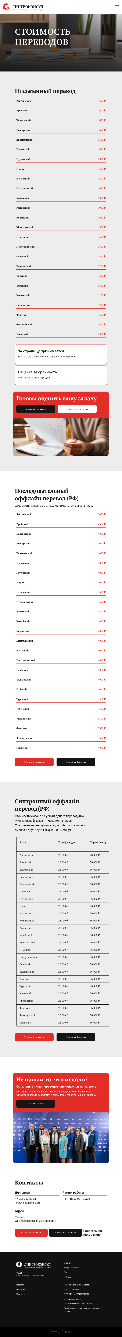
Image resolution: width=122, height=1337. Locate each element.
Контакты (20, 1294)
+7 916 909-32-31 (25, 1198)
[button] (35, 1104)
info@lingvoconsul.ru (27, 1202)
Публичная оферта (72, 1299)
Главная (67, 1263)
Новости (20, 1285)
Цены (66, 1272)
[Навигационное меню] (117, 6)
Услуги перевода (71, 1268)
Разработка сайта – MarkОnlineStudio (30, 1276)
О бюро (67, 1277)
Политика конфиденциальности (78, 1303)
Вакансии (20, 1289)
